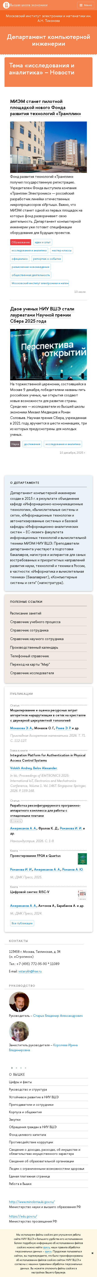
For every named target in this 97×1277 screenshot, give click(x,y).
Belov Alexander (45, 768)
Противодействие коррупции (31, 1142)
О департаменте (24, 483)
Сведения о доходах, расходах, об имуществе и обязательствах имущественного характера (44, 1151)
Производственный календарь (34, 647)
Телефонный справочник (29, 655)
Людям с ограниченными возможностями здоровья (46, 1168)
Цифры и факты (20, 1082)
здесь (46, 1247)
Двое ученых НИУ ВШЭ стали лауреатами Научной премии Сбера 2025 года (42, 314)
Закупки (15, 1119)
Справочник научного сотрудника (37, 638)
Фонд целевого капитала (27, 1134)
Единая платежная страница (29, 1176)
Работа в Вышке (20, 1184)
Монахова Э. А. (21, 728)
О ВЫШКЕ (17, 1074)
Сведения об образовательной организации (41, 1161)
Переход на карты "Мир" (30, 664)
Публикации (21, 694)
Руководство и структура (28, 1089)
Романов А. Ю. (72, 869)
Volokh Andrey (20, 768)
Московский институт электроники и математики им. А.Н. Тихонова (48, 18)
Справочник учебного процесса (35, 621)
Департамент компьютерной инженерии (48, 40)
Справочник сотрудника (29, 630)
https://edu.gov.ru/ (23, 1216)
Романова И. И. (71, 828)
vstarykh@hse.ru (30, 971)
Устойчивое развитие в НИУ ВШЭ (34, 1097)
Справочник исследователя (32, 672)
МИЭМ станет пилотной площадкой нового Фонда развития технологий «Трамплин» (45, 107)
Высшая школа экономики (29, 5)
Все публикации (22, 923)
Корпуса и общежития (25, 1112)
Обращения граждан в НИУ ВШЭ (33, 1127)
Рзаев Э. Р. (63, 728)
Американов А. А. (23, 828)
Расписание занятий (25, 613)
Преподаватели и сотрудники (31, 1104)
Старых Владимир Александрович (58, 1015)
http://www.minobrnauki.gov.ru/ (32, 1202)
